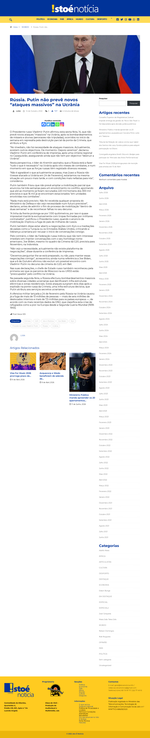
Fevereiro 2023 (105, 422)
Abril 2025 (103, 273)
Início (15, 27)
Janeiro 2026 (104, 221)
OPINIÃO (103, 642)
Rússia (45, 326)
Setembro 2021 (105, 520)
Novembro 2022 (105, 440)
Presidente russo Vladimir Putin (25, 326)
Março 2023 (104, 417)
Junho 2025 (103, 261)
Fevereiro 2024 (105, 353)
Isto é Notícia (48, 321)
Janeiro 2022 (104, 497)
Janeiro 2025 (104, 290)
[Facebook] (44, 124)
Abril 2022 (103, 480)
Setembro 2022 (105, 451)
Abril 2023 (103, 411)
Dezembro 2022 (105, 434)
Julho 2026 (103, 193)
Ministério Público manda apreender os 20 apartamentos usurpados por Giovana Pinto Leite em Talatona (119, 133)
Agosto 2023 (104, 388)
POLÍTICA (40, 19)
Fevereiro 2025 (105, 284)
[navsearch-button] (10, 19)
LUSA (18, 111)
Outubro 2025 (104, 238)
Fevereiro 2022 (105, 491)
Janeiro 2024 (104, 359)
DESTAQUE (104, 579)
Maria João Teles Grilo (107, 619)
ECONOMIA (52, 19)
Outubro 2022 (104, 445)
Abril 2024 (103, 342)
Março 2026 (104, 210)
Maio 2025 (103, 267)
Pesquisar (103, 98)
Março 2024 (104, 348)
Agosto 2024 (104, 319)
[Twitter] (122, 19)
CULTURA (90, 19)
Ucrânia (55, 326)
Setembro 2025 (105, 244)
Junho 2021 (103, 537)
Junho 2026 (104, 198)
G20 (36, 321)
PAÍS (62, 19)
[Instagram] (62, 124)
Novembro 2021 (105, 509)
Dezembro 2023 (105, 365)
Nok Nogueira (104, 637)
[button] (110, 18)
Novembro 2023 (105, 371)
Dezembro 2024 (105, 296)
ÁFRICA (70, 19)
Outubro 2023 (104, 376)
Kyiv (72, 321)
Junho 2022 (104, 468)
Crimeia (27, 321)
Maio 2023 (103, 405)
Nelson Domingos (106, 631)
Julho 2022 (103, 463)
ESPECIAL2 (104, 608)
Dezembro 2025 (105, 227)
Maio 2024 (103, 336)
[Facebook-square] (118, 19)
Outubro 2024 (105, 307)
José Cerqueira (105, 614)
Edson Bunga (104, 591)
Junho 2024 (104, 330)
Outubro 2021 (104, 514)
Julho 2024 (103, 325)
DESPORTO (102, 19)
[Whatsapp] (57, 124)
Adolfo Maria (104, 550)
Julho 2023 (103, 394)
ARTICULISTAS (105, 562)
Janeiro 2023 (104, 428)
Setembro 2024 (105, 313)
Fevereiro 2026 (105, 215)
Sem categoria (105, 660)
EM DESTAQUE (105, 596)
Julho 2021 (103, 532)
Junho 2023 (104, 399)
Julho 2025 (103, 256)
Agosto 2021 (104, 526)
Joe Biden (62, 321)
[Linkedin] (138, 19)
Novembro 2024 (105, 302)
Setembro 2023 (105, 382)
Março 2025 (104, 279)
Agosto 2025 (104, 250)
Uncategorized (105, 665)
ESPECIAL (103, 602)
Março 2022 (104, 486)
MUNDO (79, 19)
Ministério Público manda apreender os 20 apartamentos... (82, 398)
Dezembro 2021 (105, 503)
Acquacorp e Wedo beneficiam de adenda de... (52, 376)
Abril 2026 (103, 204)
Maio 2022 (103, 474)
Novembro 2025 (105, 233)
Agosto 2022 (104, 457)
